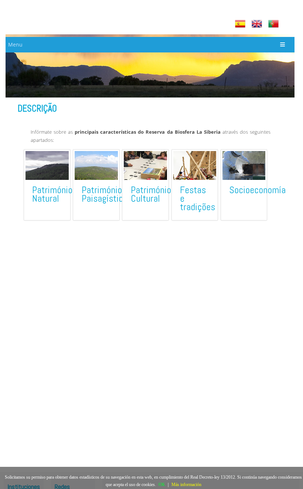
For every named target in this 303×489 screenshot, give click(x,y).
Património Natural (52, 194)
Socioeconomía (257, 190)
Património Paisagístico (104, 194)
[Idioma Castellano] (241, 23)
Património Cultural (151, 194)
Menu (15, 44)
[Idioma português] (274, 23)
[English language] (257, 23)
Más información (186, 484)
